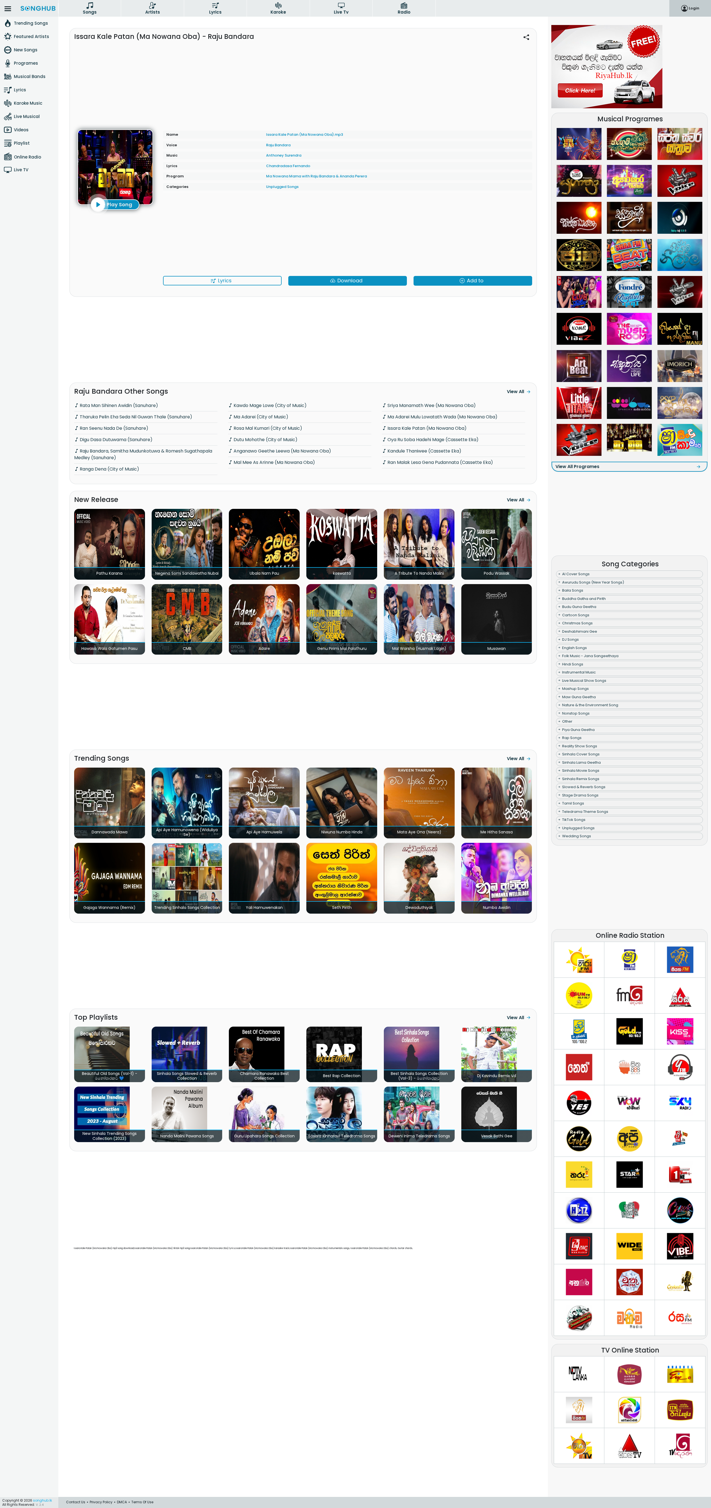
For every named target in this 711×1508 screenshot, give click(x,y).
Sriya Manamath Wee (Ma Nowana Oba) (431, 405)
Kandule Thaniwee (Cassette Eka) (423, 451)
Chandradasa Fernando (288, 166)
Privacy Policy (101, 1502)
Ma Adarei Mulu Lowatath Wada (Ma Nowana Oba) (441, 417)
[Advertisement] (303, 82)
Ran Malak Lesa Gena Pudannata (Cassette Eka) (439, 462)
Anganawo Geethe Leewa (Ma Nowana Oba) (281, 451)
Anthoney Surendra (283, 155)
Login (694, 8)
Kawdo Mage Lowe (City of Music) (269, 405)
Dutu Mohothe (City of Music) (264, 439)
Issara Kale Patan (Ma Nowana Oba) (426, 428)
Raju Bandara (278, 145)
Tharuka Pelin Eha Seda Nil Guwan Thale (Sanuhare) (135, 417)
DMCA (122, 1502)
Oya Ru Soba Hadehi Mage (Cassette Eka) (432, 439)
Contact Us (75, 1502)
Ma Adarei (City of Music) (260, 417)
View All (515, 391)
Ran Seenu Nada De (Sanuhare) (113, 428)
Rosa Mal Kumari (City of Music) (267, 428)
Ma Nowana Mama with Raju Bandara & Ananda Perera (316, 176)
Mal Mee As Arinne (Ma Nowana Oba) (273, 462)
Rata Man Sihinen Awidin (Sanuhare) (118, 405)
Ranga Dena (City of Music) (109, 469)
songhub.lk (42, 1500)
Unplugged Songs (282, 186)
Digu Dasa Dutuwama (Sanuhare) (115, 439)
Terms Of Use (142, 1502)
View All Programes (577, 466)
